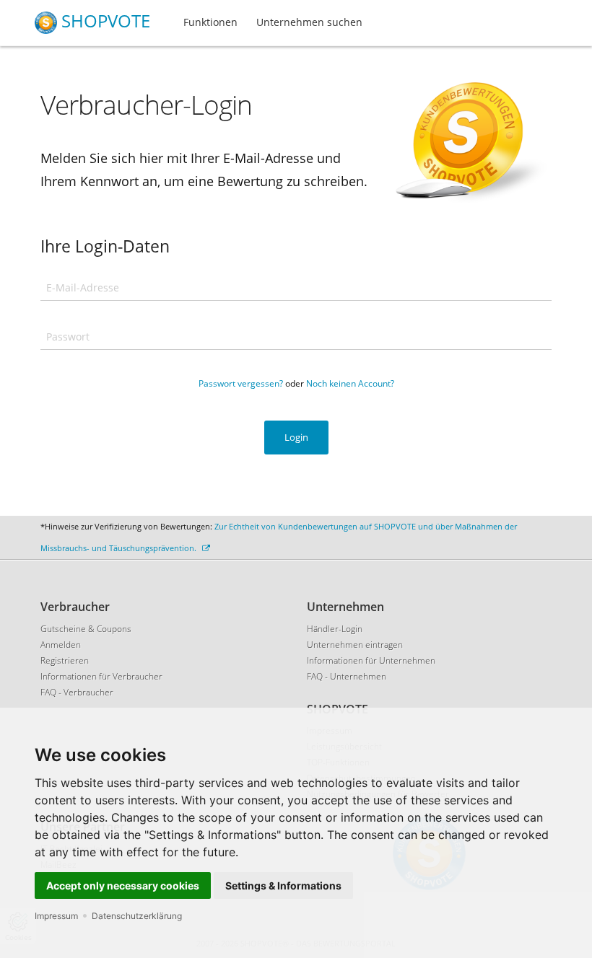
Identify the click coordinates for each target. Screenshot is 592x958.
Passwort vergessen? (241, 383)
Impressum (56, 915)
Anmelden (60, 644)
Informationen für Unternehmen (371, 660)
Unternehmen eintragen (355, 644)
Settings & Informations (283, 885)
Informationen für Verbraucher (101, 676)
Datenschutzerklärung (137, 915)
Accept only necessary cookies (122, 885)
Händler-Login (334, 629)
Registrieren (64, 660)
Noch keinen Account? (350, 383)
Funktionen (210, 22)
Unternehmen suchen (309, 22)
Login (296, 437)
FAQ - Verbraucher (76, 692)
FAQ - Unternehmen (346, 676)
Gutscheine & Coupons (85, 629)
